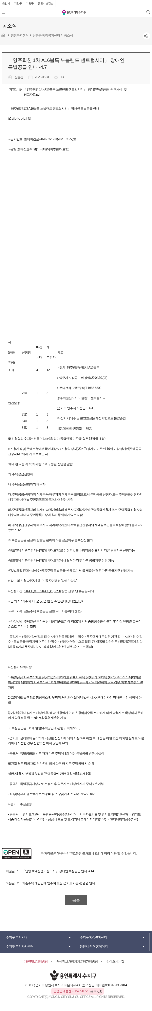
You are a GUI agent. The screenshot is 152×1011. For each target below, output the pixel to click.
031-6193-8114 (117, 985)
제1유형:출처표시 (82, 853)
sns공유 (146, 35)
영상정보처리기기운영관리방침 (77, 961)
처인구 (18, 3)
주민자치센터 (19, 946)
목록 (76, 900)
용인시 (6, 3)
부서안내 (16, 937)
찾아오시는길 (115, 961)
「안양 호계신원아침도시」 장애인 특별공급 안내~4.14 (58, 871)
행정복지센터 (93, 937)
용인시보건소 (45, 3)
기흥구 (30, 3)
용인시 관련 (94, 946)
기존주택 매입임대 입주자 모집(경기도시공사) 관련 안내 (58, 883)
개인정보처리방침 (36, 961)
